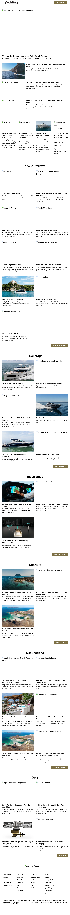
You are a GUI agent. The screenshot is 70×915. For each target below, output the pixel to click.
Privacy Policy (21, 877)
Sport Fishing (48, 888)
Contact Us (20, 882)
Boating (47, 877)
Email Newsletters (35, 877)
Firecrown (35, 902)
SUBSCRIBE (60, 2)
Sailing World (48, 882)
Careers (19, 885)
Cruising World (49, 880)
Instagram (33, 882)
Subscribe (5, 877)
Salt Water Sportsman (50, 885)
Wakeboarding (48, 890)
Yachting (47, 893)
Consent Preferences (22, 888)
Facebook (33, 880)
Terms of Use (20, 880)
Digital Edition (7, 882)
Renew (5, 880)
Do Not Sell (20, 890)
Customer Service (7, 885)
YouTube (33, 888)
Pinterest (33, 885)
